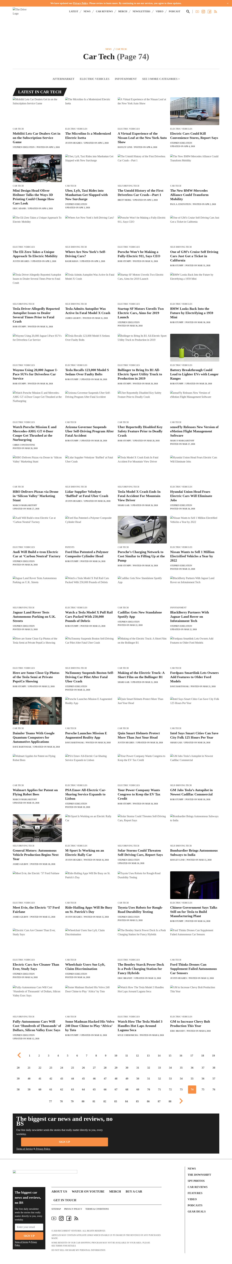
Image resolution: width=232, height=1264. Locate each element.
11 (126, 1055)
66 (105, 1089)
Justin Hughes (73, 143)
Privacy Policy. (43, 1149)
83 (115, 1101)
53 (170, 1078)
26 (83, 1067)
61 (50, 1089)
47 (105, 1078)
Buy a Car (134, 1191)
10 (115, 1055)
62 (61, 1089)
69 (137, 1089)
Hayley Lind (125, 147)
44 (72, 1078)
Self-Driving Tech (128, 186)
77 (50, 1101)
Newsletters (141, 11)
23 (50, 1067)
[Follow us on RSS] (215, 11)
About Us (59, 1191)
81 (94, 1101)
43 (61, 1078)
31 (137, 1067)
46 (94, 1078)
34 (170, 1067)
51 (148, 1078)
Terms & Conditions (97, 1209)
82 (104, 1101)
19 (213, 1055)
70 (148, 1089)
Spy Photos (196, 1180)
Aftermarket (63, 78)
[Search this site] (188, 11)
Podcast (174, 11)
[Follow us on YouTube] (197, 11)
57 (213, 1078)
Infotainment (126, 78)
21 (29, 1067)
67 (116, 1089)
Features (195, 1193)
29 (116, 1067)
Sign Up (64, 1141)
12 (137, 1055)
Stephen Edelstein (24, 147)
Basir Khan (71, 261)
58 (18, 1089)
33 (159, 1067)
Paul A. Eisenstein (180, 204)
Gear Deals (197, 1211)
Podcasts (195, 1205)
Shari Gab (123, 505)
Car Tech (121, 49)
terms (59, 1246)
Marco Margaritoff (182, 440)
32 (148, 1067)
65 (94, 1089)
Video (159, 11)
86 (148, 1101)
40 (29, 1078)
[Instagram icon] (61, 1218)
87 (159, 1101)
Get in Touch (64, 1200)
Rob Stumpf (124, 261)
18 (202, 1055)
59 (29, 1089)
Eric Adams (19, 208)
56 (203, 1078)
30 (127, 1067)
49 (127, 1078)
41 (40, 1078)
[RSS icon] (76, 1218)
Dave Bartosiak (179, 686)
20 (18, 1067)
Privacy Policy (80, 3)
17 (191, 1055)
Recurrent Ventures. (70, 1231)
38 (213, 1067)
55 (192, 1078)
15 (170, 1055)
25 (72, 1067)
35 (181, 1067)
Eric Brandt (125, 978)
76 (213, 1089)
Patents (69, 547)
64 (83, 1089)
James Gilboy (73, 318)
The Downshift (199, 1174)
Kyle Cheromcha (128, 1035)
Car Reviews (104, 11)
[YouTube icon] (53, 1218)
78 (61, 1101)
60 (40, 1089)
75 (203, 1089)
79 (72, 1101)
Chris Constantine (24, 445)
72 (170, 1089)
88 (170, 1101)
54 (181, 1078)
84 (126, 1101)
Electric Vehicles (94, 78)
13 (148, 1055)
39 (18, 1078)
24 (61, 1067)
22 (40, 1067)
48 (116, 1078)
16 (181, 1055)
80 (83, 1101)
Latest (73, 11)
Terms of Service (24, 1149)
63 (72, 1089)
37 (203, 1067)
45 (83, 1078)
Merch (122, 11)
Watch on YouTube (88, 1191)
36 (192, 1067)
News (87, 11)
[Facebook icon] (68, 1218)
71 (159, 1089)
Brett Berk (124, 200)
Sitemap (56, 1209)
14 (159, 1055)
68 (127, 1089)
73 (181, 1089)
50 (137, 1078)
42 (50, 1078)
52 (159, 1078)
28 (105, 1067)
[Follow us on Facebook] (209, 11)
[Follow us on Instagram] (203, 11)
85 (137, 1101)
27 (94, 1067)
